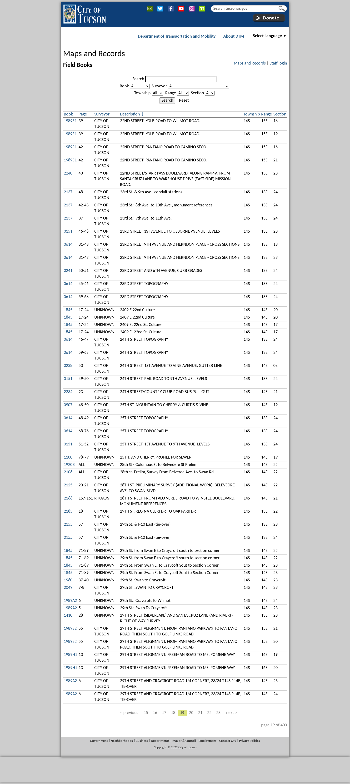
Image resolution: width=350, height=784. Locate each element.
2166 (68, 498)
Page (83, 114)
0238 (68, 366)
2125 (68, 485)
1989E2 (70, 629)
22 (209, 713)
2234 (68, 392)
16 (155, 713)
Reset (184, 101)
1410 (68, 616)
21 (200, 713)
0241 (68, 271)
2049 (68, 588)
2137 (68, 192)
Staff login (278, 63)
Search (138, 79)
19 (182, 713)
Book (124, 86)
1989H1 (70, 655)
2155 (68, 525)
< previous (129, 713)
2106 (68, 472)
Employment (207, 741)
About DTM (233, 37)
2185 (68, 511)
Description (130, 114)
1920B (69, 465)
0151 (68, 232)
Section (197, 93)
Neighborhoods (122, 741)
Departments (160, 741)
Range (170, 93)
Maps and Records (94, 54)
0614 (68, 245)
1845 (68, 310)
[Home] (84, 13)
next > (231, 713)
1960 (68, 580)
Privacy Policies (249, 741)
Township (142, 93)
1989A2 (70, 601)
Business (142, 741)
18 (173, 713)
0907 (68, 405)
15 (146, 713)
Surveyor (159, 86)
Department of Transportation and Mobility (177, 37)
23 (218, 713)
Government (99, 741)
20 (191, 713)
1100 (68, 457)
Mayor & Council (184, 741)
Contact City (227, 741)
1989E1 (70, 121)
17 (164, 713)
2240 (68, 173)
